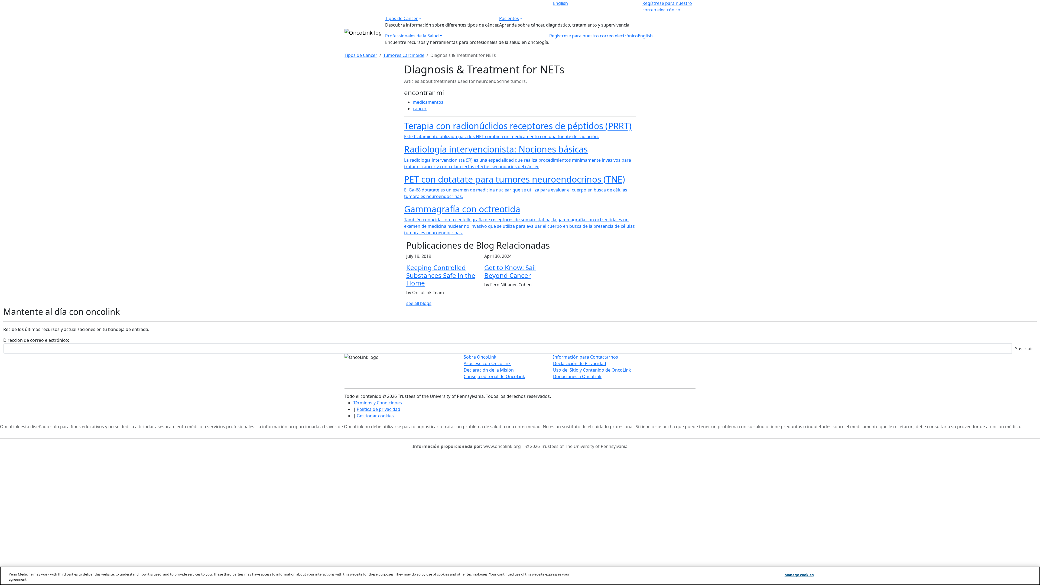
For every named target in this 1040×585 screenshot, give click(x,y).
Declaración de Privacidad (579, 363)
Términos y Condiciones (377, 403)
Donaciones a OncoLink (577, 376)
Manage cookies (799, 575)
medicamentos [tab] (428, 102)
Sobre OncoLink (480, 357)
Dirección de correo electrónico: (36, 340)
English (560, 3)
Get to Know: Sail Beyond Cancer (510, 271)
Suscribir (1024, 349)
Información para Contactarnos (585, 357)
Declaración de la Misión (489, 370)
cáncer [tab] (420, 109)
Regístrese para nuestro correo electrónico (593, 36)
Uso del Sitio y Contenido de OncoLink (592, 370)
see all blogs (418, 303)
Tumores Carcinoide (403, 55)
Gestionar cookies (375, 416)
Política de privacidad (378, 409)
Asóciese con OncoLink (487, 363)
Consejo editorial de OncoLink (494, 376)
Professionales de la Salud (412, 36)
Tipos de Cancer (401, 18)
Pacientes (509, 18)
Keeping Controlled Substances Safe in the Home (440, 275)
